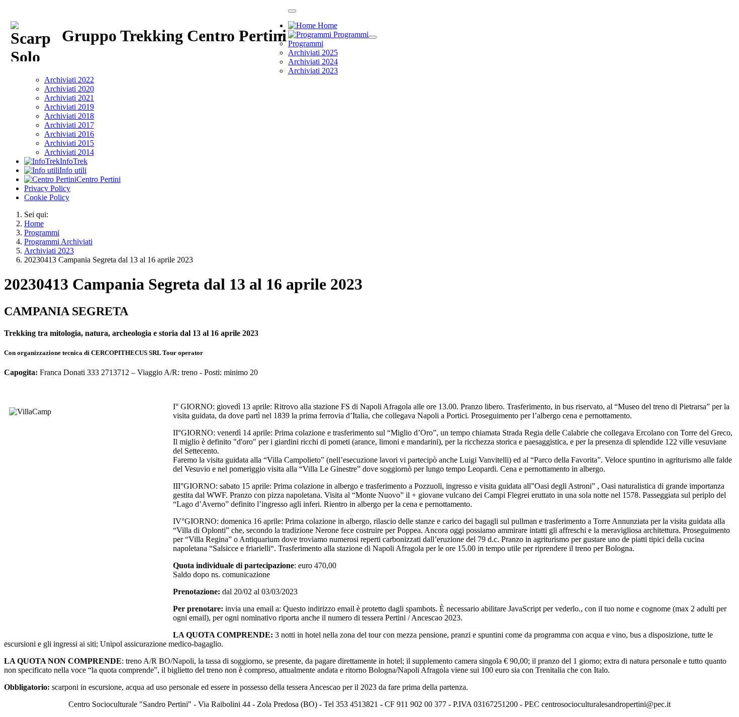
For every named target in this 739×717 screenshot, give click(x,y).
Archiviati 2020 (69, 88)
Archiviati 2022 (69, 79)
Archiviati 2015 (69, 143)
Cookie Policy (46, 197)
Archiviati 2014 (69, 152)
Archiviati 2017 (69, 125)
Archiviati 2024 (313, 61)
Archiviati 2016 (69, 134)
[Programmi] (372, 37)
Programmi (305, 43)
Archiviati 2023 (313, 70)
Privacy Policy (47, 188)
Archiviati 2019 (69, 107)
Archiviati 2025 (313, 52)
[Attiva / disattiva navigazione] (292, 11)
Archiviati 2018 (69, 116)
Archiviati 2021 (69, 98)
